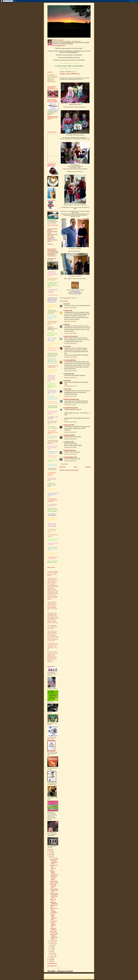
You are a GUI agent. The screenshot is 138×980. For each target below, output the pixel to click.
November (52, 940)
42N (65, 324)
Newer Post (63, 466)
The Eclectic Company (61, 6)
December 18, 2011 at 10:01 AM (70, 343)
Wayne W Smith (68, 450)
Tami (65, 303)
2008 (50, 961)
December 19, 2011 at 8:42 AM (70, 447)
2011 (50, 856)
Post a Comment (64, 463)
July (51, 946)
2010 (50, 958)
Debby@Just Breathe (70, 399)
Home (75, 466)
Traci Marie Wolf (68, 360)
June (51, 948)
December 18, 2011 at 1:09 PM (70, 396)
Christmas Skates (54, 882)
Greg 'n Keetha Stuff (52, 965)
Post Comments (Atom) (72, 470)
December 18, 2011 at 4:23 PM (70, 421)
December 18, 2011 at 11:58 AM (70, 377)
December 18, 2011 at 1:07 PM (70, 386)
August (52, 945)
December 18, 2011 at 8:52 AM (70, 321)
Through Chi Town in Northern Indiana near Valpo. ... (53, 916)
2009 (50, 959)
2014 (50, 851)
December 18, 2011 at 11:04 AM (70, 357)
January (52, 956)
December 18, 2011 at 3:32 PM (70, 404)
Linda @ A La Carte (69, 336)
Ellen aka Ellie (68, 435)
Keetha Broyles (59, 39)
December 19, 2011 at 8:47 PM (70, 460)
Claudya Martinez (69, 457)
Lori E (66, 346)
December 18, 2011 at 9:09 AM (70, 333)
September (53, 943)
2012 (50, 854)
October (52, 941)
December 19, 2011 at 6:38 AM (70, 438)
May (51, 949)
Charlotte (66, 310)
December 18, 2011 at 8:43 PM (70, 432)
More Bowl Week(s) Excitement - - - (54, 872)
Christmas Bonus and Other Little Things (54, 890)
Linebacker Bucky (54, 881)
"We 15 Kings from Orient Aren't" (53, 886)
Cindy (66, 380)
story (53, 238)
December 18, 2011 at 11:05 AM (70, 370)
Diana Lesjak (67, 424)
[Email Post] (76, 298)
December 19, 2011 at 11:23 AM (70, 454)
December (52, 857)
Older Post (88, 466)
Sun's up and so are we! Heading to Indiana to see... (53, 924)
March (51, 953)
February (52, 954)
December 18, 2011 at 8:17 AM (70, 307)
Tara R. (66, 389)
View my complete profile (58, 45)
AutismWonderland (69, 407)
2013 (50, 852)
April (51, 951)
